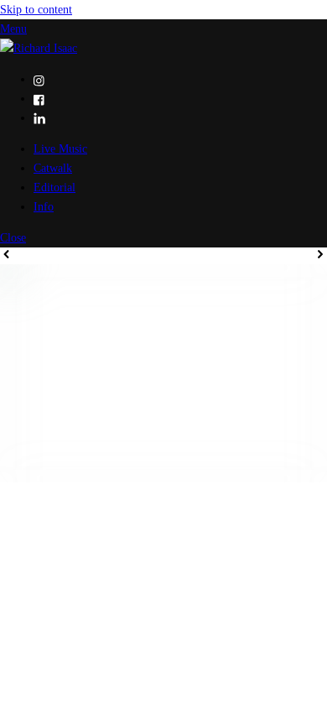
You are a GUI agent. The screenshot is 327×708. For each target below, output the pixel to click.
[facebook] (39, 98)
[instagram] (39, 79)
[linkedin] (39, 117)
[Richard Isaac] (38, 48)
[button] (6, 254)
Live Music (60, 148)
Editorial (54, 187)
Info (44, 206)
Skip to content (36, 9)
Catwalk (53, 167)
